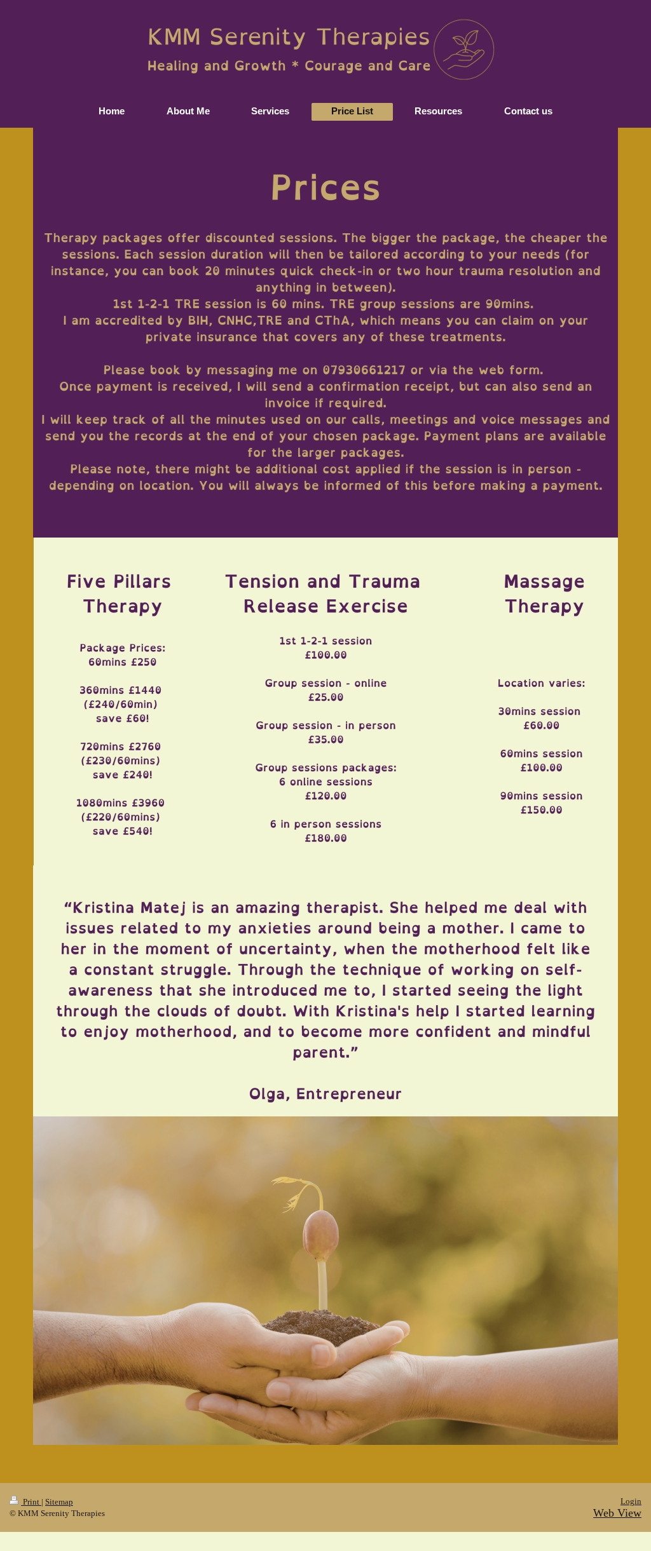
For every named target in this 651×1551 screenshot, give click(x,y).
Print (31, 1502)
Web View (617, 1513)
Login (630, 1501)
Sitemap (59, 1502)
